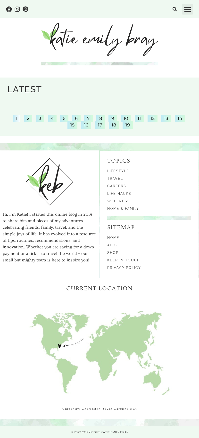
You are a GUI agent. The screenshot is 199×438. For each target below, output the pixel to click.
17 (100, 124)
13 (166, 118)
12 (152, 118)
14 (179, 118)
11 (139, 118)
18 (113, 124)
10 (125, 118)
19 (127, 124)
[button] (187, 9)
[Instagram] (17, 9)
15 (72, 124)
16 (86, 124)
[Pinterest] (25, 9)
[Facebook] (9, 9)
